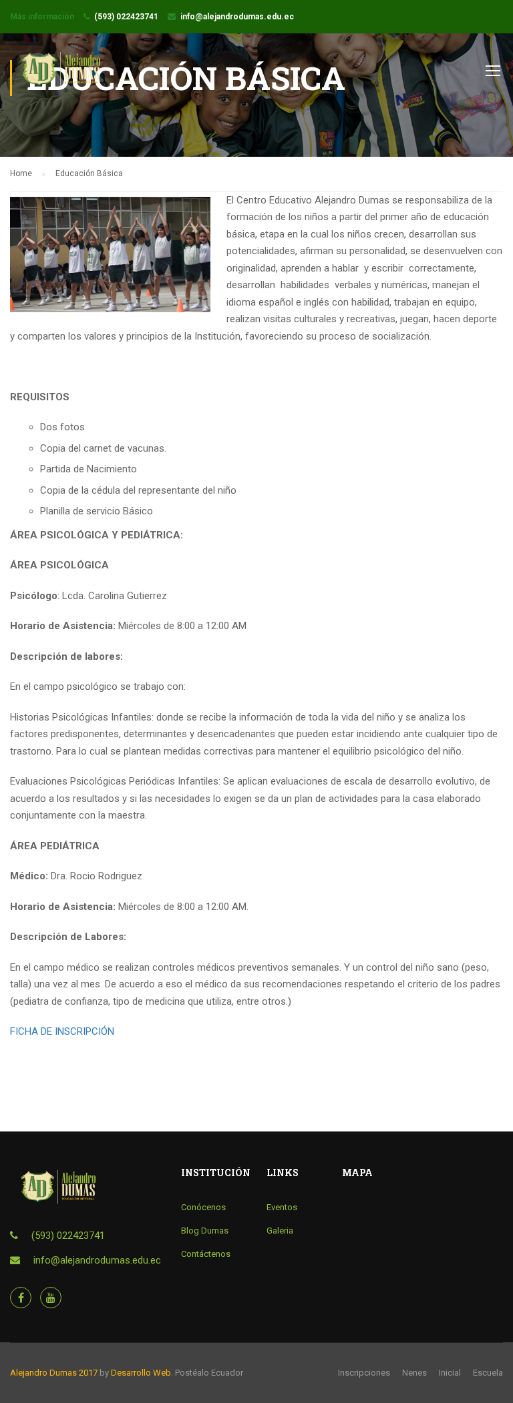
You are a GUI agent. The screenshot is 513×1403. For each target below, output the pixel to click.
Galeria (280, 1231)
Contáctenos (205, 1254)
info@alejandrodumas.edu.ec (237, 16)
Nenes (414, 1373)
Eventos (282, 1207)
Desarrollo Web (141, 1373)
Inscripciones (364, 1373)
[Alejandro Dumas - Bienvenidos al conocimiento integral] (61, 76)
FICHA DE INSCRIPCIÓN (62, 1031)
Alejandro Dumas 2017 (54, 1373)
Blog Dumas (204, 1231)
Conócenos (203, 1207)
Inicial (450, 1373)
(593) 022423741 (126, 16)
